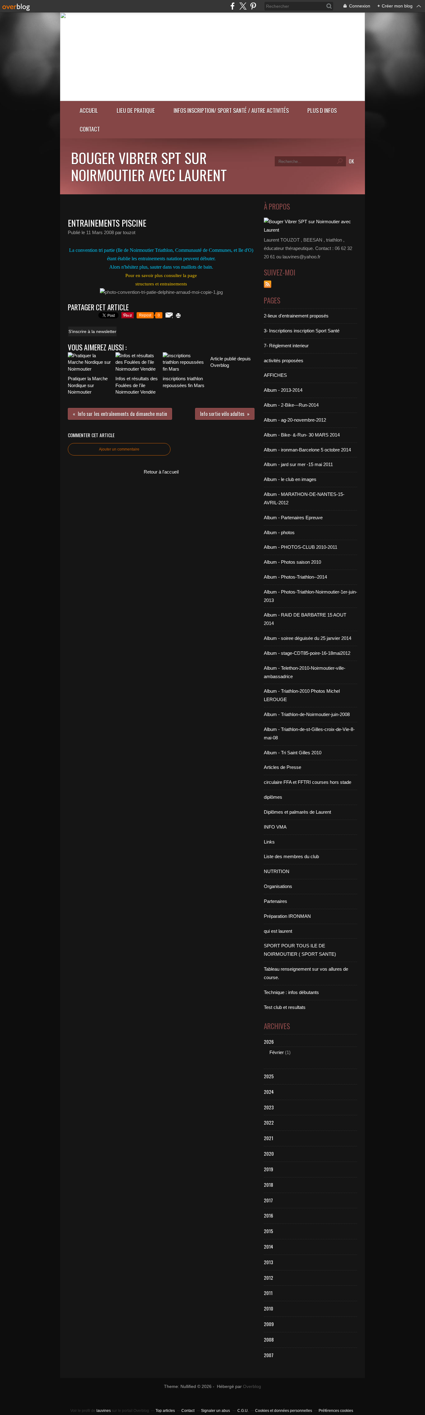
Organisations (278, 886)
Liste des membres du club (291, 856)
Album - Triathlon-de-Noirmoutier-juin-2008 (307, 714)
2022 (269, 1122)
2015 (268, 1231)
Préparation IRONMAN (287, 916)
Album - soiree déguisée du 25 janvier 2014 (307, 638)
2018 (268, 1184)
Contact (90, 129)
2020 (269, 1153)
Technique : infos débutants (291, 992)
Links (269, 841)
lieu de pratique (136, 110)
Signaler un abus (216, 1410)
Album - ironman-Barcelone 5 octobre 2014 (307, 449)
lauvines (103, 1410)
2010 (268, 1308)
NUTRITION (276, 871)
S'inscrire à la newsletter (92, 331)
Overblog (252, 1386)
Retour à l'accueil (161, 471)
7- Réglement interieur (286, 345)
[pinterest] (253, 6)
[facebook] (232, 6)
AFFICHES (275, 375)
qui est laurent (278, 931)
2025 (269, 1076)
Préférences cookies (336, 1410)
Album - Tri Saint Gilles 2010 (292, 752)
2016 (268, 1215)
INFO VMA (275, 827)
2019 (268, 1169)
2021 (268, 1138)
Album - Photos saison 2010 (292, 562)
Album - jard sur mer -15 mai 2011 (298, 464)
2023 (269, 1107)
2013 (268, 1262)
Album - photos (279, 532)
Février (276, 1052)
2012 (268, 1277)
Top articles (165, 1410)
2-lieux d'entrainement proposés (296, 315)
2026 (269, 1041)
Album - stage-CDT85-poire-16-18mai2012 (307, 653)
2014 (268, 1246)
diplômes (273, 797)
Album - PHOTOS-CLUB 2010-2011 (300, 547)
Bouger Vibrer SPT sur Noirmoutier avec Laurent (149, 166)
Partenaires (275, 901)
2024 (269, 1091)
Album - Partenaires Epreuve (293, 517)
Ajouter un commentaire (119, 449)
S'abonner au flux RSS (267, 284)
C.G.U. (243, 1410)
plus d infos (322, 110)
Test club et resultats (285, 1007)
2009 (269, 1323)
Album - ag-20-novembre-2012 (295, 420)
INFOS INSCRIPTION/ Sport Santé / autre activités (231, 110)
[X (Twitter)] (243, 6)
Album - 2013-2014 (283, 390)
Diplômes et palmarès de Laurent (297, 812)
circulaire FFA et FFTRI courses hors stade (307, 782)
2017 (268, 1200)
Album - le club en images (290, 479)
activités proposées (283, 360)
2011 (268, 1292)
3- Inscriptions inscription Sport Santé (301, 330)
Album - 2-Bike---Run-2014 (291, 405)
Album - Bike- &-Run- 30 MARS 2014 (302, 434)
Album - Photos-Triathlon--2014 (295, 577)
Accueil (89, 110)
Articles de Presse (282, 767)
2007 (268, 1355)
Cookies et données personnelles (283, 1410)
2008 (269, 1339)
